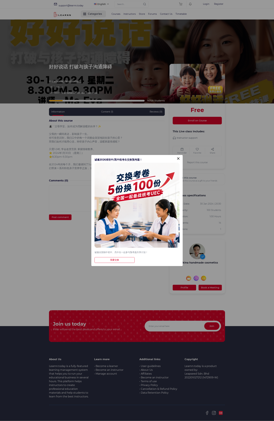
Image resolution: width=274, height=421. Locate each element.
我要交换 (114, 259)
